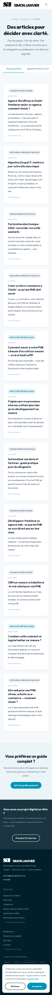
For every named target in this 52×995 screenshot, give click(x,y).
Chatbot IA (8, 904)
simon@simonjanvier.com (14, 875)
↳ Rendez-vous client (12, 949)
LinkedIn (7, 879)
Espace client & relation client (16, 909)
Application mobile (11, 913)
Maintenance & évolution (14, 917)
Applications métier (11, 895)
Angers (7, 962)
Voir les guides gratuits (26, 785)
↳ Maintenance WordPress (14, 922)
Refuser (15, 986)
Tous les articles (13, 68)
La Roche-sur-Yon (29, 962)
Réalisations (8, 931)
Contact (7, 945)
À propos (7, 940)
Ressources (26, 19)
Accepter (37, 986)
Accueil (15, 19)
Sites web (7, 900)
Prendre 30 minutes (26, 838)
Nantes (42, 962)
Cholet (16, 962)
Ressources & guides (12, 936)
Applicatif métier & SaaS (38, 68)
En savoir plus (33, 979)
